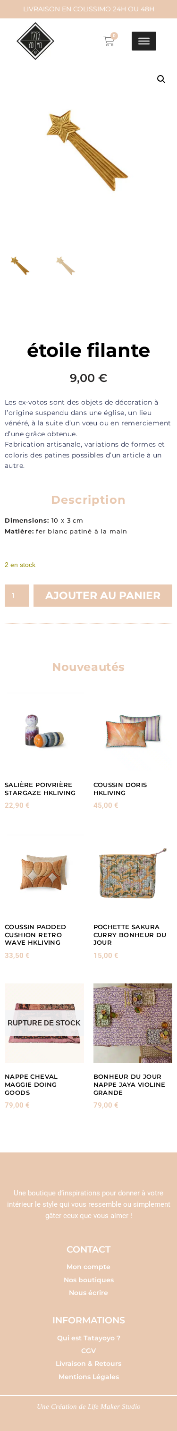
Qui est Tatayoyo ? (88, 1338)
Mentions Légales (89, 1376)
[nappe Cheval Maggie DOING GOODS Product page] (44, 1023)
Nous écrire (88, 1292)
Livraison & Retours (88, 1363)
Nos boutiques (89, 1280)
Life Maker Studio (114, 1406)
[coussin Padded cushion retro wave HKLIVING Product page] (44, 873)
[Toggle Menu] (144, 41)
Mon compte (88, 1266)
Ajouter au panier (102, 595)
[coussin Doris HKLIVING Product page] (133, 731)
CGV (88, 1350)
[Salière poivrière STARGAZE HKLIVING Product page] (44, 731)
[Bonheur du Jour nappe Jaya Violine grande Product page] (133, 1023)
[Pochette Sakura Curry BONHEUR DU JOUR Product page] (133, 873)
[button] (161, 79)
